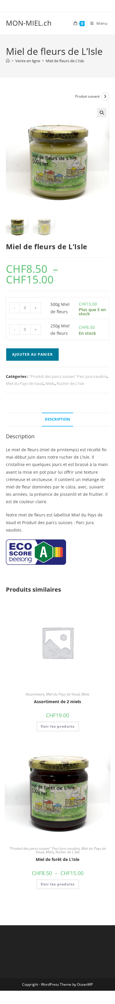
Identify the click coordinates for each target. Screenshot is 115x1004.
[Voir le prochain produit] (105, 96)
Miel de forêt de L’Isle (57, 859)
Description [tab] (57, 419)
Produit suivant (87, 96)
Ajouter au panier (32, 354)
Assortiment (35, 694)
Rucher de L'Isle (70, 383)
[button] (101, 112)
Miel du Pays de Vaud (24, 383)
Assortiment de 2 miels (57, 701)
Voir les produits (58, 726)
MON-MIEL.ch (29, 23)
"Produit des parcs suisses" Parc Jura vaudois (68, 376)
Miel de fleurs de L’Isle (65, 60)
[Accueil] (8, 60)
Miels (50, 383)
